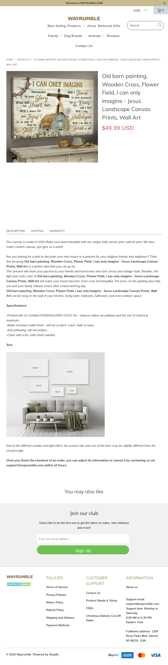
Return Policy (54, 602)
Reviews (113, 36)
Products (74, 26)
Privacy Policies (56, 594)
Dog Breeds (73, 36)
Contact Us (84, 46)
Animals (95, 36)
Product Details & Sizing (101, 600)
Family (53, 36)
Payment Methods (58, 625)
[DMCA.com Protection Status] (19, 585)
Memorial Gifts (109, 26)
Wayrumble (24, 654)
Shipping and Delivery (60, 617)
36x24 (135, 146)
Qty (104, 158)
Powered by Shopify (46, 654)
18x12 (108, 146)
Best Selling (57, 26)
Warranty (57, 231)
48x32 (149, 146)
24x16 (122, 146)
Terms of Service (57, 587)
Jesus (91, 26)
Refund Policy (55, 610)
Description (15, 231)
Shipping (37, 231)
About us (131, 587)
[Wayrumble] (84, 18)
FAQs (89, 608)
